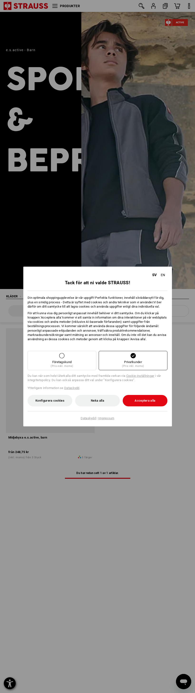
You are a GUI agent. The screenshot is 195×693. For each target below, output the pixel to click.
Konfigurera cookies (49, 400)
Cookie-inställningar (140, 376)
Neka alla (97, 400)
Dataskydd (71, 388)
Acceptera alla (145, 400)
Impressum (106, 418)
